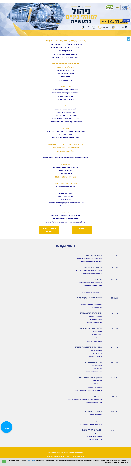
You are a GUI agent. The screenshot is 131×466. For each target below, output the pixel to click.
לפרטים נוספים (31, 460)
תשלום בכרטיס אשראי (49, 230)
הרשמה (82, 228)
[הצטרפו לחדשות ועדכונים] (7, 457)
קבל (4, 461)
